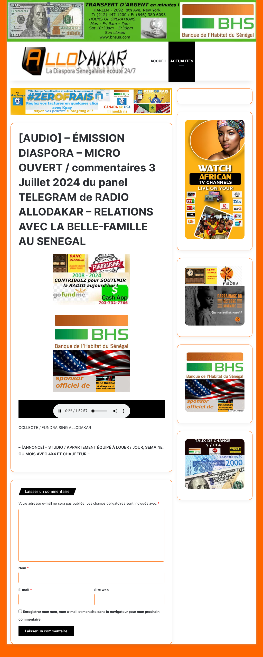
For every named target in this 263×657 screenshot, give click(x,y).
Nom (23, 568)
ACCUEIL (159, 61)
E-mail (25, 590)
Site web (101, 590)
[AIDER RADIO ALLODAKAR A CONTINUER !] (91, 278)
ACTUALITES (181, 61)
